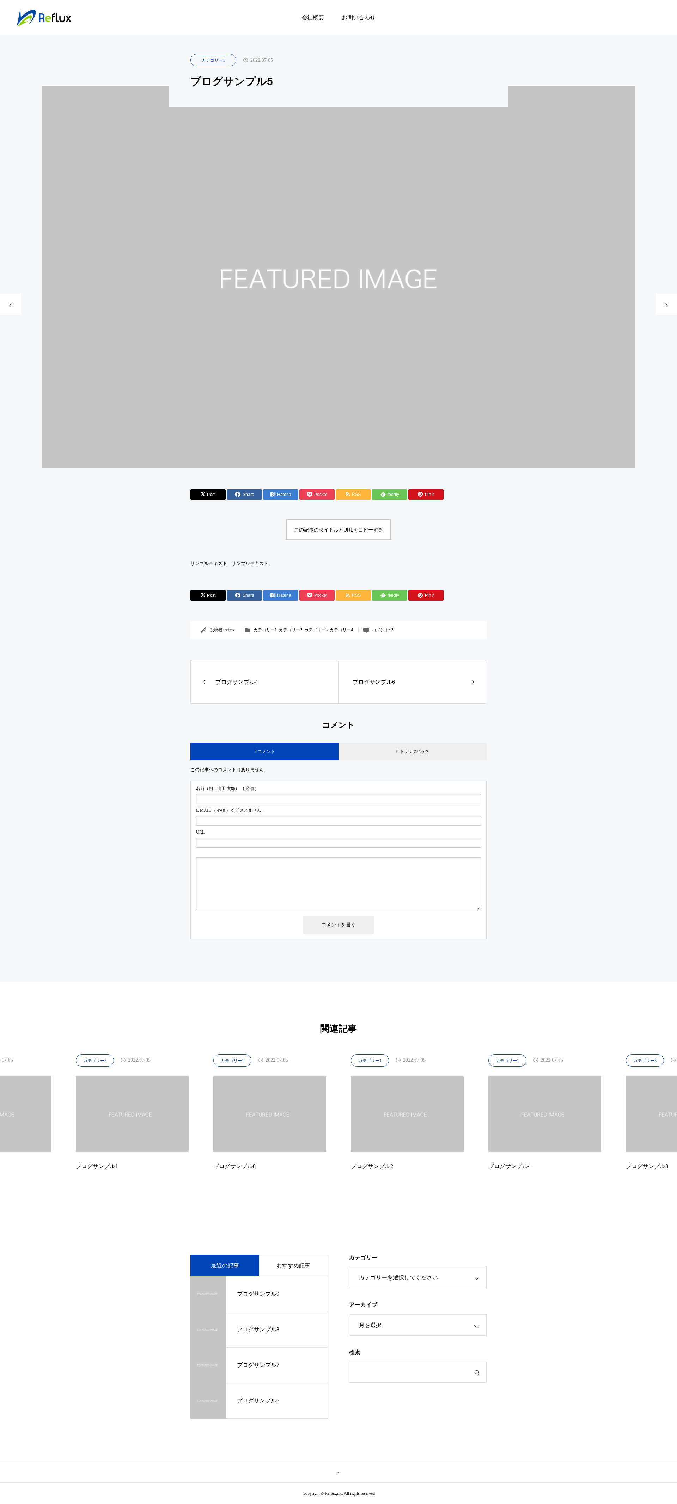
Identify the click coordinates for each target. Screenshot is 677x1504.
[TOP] (338, 1471)
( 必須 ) (226, 788)
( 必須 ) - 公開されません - (229, 810)
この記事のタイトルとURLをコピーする (338, 530)
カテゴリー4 (341, 629)
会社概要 (312, 17)
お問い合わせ (359, 17)
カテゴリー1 (213, 60)
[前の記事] (10, 304)
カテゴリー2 (290, 629)
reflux (229, 629)
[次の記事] (666, 304)
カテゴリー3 (316, 629)
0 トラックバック (412, 751)
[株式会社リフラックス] (44, 18)
